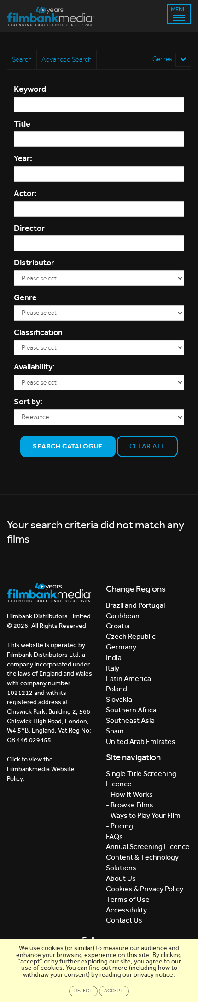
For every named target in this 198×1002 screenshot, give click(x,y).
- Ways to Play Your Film (143, 815)
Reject (83, 991)
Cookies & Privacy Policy (144, 888)
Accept (114, 991)
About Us (121, 878)
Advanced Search (66, 59)
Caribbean (123, 615)
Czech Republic (131, 636)
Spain (115, 731)
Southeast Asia (130, 720)
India (114, 657)
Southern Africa (131, 709)
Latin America (128, 678)
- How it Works (129, 794)
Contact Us (124, 920)
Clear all (147, 446)
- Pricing (119, 826)
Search (22, 59)
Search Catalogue (68, 446)
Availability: (34, 367)
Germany (121, 647)
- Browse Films (129, 804)
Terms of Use (128, 899)
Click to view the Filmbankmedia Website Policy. (41, 769)
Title (22, 124)
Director (29, 228)
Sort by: (28, 402)
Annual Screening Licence (148, 846)
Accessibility (126, 910)
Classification (38, 332)
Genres (162, 59)
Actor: (25, 193)
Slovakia (119, 699)
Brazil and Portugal (135, 605)
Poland (116, 688)
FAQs (114, 836)
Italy (112, 668)
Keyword (30, 89)
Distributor (34, 262)
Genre (25, 297)
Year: (23, 158)
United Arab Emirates (140, 741)
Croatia (118, 625)
